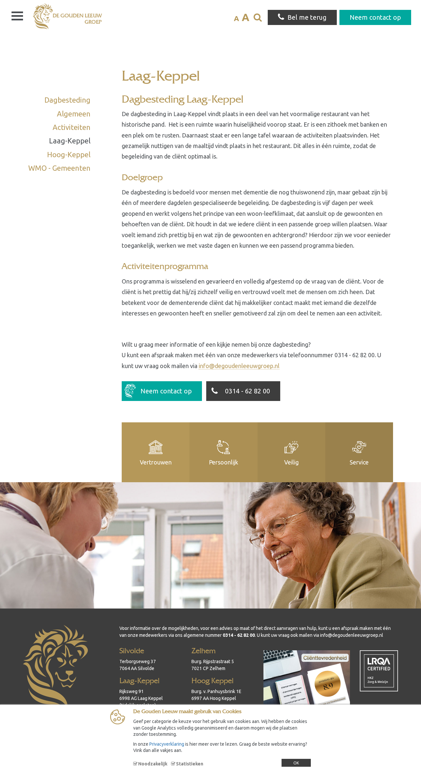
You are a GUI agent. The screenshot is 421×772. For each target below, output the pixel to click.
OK (296, 763)
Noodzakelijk (152, 763)
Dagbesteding (67, 100)
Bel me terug (307, 17)
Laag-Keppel (69, 141)
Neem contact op (166, 391)
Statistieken (189, 763)
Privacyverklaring (166, 744)
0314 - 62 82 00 (247, 391)
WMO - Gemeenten (59, 168)
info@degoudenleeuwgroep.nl (239, 365)
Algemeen (73, 114)
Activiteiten (71, 127)
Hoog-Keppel (68, 154)
